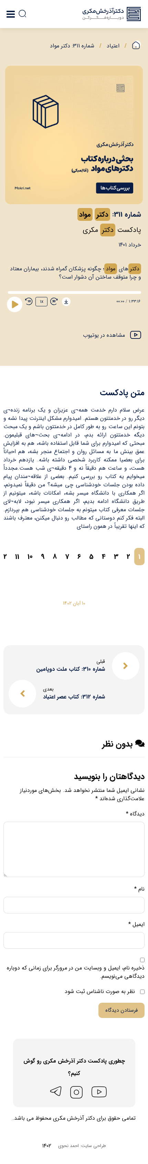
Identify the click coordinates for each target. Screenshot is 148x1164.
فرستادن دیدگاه (121, 1010)
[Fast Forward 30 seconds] (54, 301)
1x (41, 301)
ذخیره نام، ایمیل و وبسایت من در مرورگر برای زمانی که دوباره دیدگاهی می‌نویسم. (76, 972)
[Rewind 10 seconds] (29, 301)
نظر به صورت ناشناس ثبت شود (101, 991)
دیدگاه (135, 814)
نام (139, 889)
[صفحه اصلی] (136, 46)
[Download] (66, 301)
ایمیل (136, 924)
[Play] (14, 304)
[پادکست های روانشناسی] (112, 14)
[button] (112, 336)
